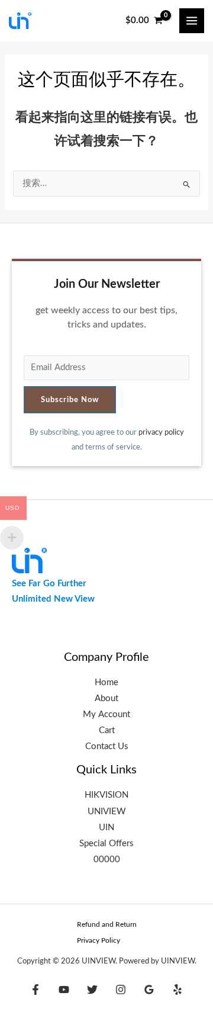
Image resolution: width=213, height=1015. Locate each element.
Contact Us (106, 746)
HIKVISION (106, 795)
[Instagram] (120, 989)
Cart (107, 730)
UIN (106, 827)
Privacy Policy (98, 940)
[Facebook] (35, 989)
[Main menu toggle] (191, 20)
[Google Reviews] (149, 989)
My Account (106, 714)
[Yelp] (177, 989)
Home (106, 682)
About (106, 698)
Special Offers (106, 843)
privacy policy (161, 432)
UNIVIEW (107, 811)
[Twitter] (92, 989)
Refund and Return (107, 924)
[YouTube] (64, 989)
